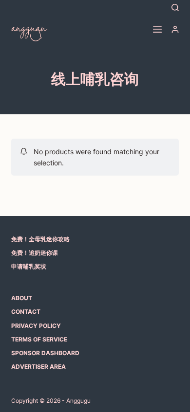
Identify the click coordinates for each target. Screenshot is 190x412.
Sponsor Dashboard (45, 353)
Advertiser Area (38, 366)
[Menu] (157, 29)
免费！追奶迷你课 (34, 252)
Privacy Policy (36, 325)
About (21, 298)
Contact (25, 311)
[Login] (175, 29)
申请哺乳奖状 (28, 266)
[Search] (175, 7)
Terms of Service (39, 339)
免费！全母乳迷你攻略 (40, 239)
